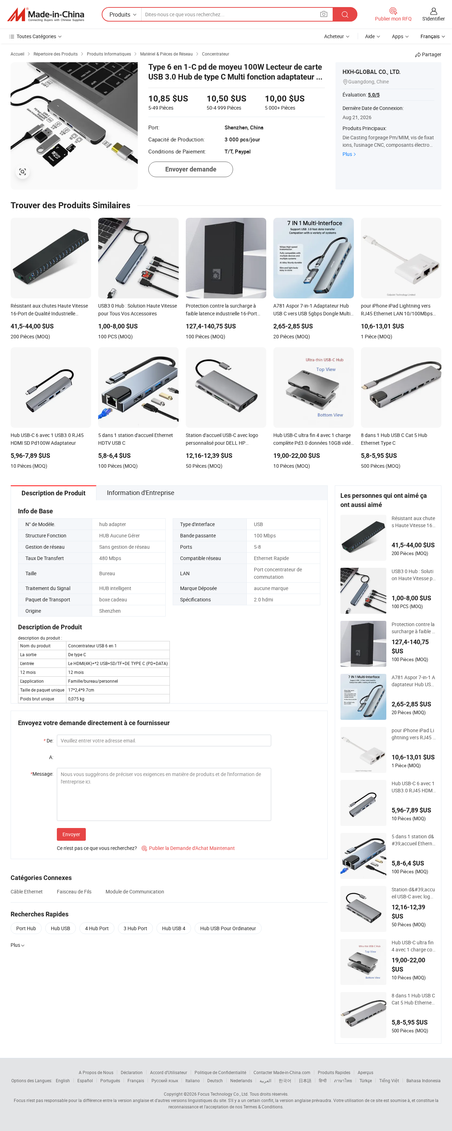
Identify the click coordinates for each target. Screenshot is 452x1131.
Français (135, 1080)
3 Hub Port (135, 928)
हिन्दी (323, 1080)
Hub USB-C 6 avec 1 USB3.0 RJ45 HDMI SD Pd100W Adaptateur (413, 787)
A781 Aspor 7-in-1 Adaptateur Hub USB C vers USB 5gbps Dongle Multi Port (413, 681)
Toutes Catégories (36, 36)
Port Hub (26, 928)
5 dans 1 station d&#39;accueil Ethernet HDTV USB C (413, 840)
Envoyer (71, 834)
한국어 (285, 1080)
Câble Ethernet (27, 891)
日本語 (305, 1080)
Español (85, 1080)
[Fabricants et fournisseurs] (45, 14)
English (63, 1080)
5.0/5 (374, 95)
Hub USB (60, 928)
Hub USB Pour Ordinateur (228, 928)
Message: (41, 773)
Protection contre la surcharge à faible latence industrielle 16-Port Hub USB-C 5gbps (414, 628)
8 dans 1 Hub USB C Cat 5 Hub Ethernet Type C (413, 999)
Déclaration (132, 1072)
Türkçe (365, 1080)
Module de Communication (135, 891)
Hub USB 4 (173, 928)
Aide (370, 36)
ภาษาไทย (343, 1080)
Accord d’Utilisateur (168, 1072)
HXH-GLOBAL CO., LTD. (371, 72)
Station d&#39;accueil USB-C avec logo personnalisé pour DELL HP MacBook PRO (413, 893)
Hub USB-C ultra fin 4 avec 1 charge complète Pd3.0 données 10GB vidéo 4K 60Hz (413, 946)
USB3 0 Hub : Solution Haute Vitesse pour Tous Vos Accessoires (413, 575)
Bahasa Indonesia (423, 1080)
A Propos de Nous (96, 1072)
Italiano (192, 1080)
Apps (397, 36)
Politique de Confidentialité (220, 1072)
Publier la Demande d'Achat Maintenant (188, 848)
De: (48, 740)
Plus (347, 154)
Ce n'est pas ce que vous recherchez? (97, 848)
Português (110, 1080)
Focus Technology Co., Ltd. (223, 1094)
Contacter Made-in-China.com (282, 1072)
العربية (265, 1080)
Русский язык (164, 1080)
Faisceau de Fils (74, 891)
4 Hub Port (97, 928)
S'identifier (433, 18)
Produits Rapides (334, 1072)
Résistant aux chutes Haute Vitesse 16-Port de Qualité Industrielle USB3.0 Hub (413, 522)
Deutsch (215, 1080)
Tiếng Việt (389, 1080)
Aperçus (365, 1072)
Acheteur (334, 36)
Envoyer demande (190, 169)
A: (51, 757)
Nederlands (241, 1080)
